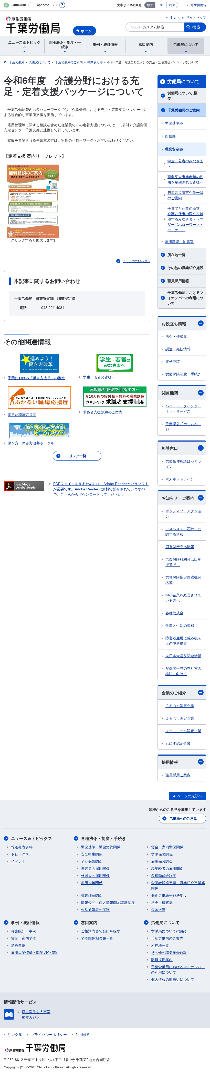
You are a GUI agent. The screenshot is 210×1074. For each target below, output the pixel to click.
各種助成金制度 (163, 876)
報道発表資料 (22, 847)
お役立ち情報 (174, 324)
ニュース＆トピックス (31, 838)
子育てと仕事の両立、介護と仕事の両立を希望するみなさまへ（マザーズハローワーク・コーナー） (185, 219)
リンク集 (15, 1035)
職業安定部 (174, 149)
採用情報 (170, 762)
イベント (18, 861)
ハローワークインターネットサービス (183, 408)
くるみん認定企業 (179, 706)
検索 (196, 27)
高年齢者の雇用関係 (167, 869)
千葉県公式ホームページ (183, 426)
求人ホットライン (179, 479)
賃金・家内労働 (23, 938)
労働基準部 (174, 123)
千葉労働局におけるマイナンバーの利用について (185, 298)
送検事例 (18, 945)
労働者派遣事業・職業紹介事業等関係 (178, 885)
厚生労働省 (198, 5)
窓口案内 (89, 922)
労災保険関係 (91, 861)
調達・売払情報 (178, 349)
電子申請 (172, 362)
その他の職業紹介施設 (185, 268)
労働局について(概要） (182, 95)
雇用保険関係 (162, 861)
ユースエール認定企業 (183, 731)
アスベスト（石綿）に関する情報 (183, 531)
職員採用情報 (178, 281)
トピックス (20, 854)
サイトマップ (196, 17)
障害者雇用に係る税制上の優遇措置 (183, 640)
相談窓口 (170, 448)
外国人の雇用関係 (95, 876)
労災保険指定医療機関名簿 (183, 580)
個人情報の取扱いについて (172, 979)
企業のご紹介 (174, 693)
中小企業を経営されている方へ (183, 598)
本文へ (175, 17)
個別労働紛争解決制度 (169, 895)
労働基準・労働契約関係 (100, 847)
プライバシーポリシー (49, 1035)
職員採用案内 (162, 960)
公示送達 (158, 910)
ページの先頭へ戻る (136, 261)
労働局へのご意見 (183, 818)
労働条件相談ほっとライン (183, 464)
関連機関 (170, 393)
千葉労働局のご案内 (183, 110)
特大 (172, 5)
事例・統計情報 (25, 922)
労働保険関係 (162, 854)
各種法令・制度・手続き (103, 838)
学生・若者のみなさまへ (185, 163)
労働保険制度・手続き (183, 374)
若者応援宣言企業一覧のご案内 (185, 195)
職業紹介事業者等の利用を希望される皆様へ (185, 179)
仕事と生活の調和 (179, 625)
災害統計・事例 (23, 931)
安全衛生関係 (91, 854)
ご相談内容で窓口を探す (100, 931)
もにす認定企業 (178, 743)
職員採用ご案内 (178, 775)
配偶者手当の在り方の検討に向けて (183, 671)
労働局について (183, 81)
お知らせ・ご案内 (178, 498)
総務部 (170, 136)
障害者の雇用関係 (95, 869)
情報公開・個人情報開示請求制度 (108, 902)
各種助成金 (174, 613)
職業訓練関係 (91, 895)
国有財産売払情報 (179, 547)
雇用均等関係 (91, 883)
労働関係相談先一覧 (97, 938)
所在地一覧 (176, 255)
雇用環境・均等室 (179, 242)
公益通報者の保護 (95, 910)
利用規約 (83, 1035)
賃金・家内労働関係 (167, 847)
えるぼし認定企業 (179, 718)
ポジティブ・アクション (183, 513)
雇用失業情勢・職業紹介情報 (34, 953)
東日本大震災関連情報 (183, 656)
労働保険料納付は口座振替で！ (183, 562)
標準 (150, 5)
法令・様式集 (176, 336)
